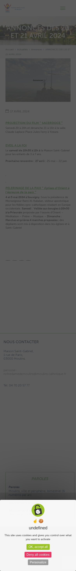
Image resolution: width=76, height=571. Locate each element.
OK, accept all (38, 547)
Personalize (38, 562)
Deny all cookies (38, 554)
